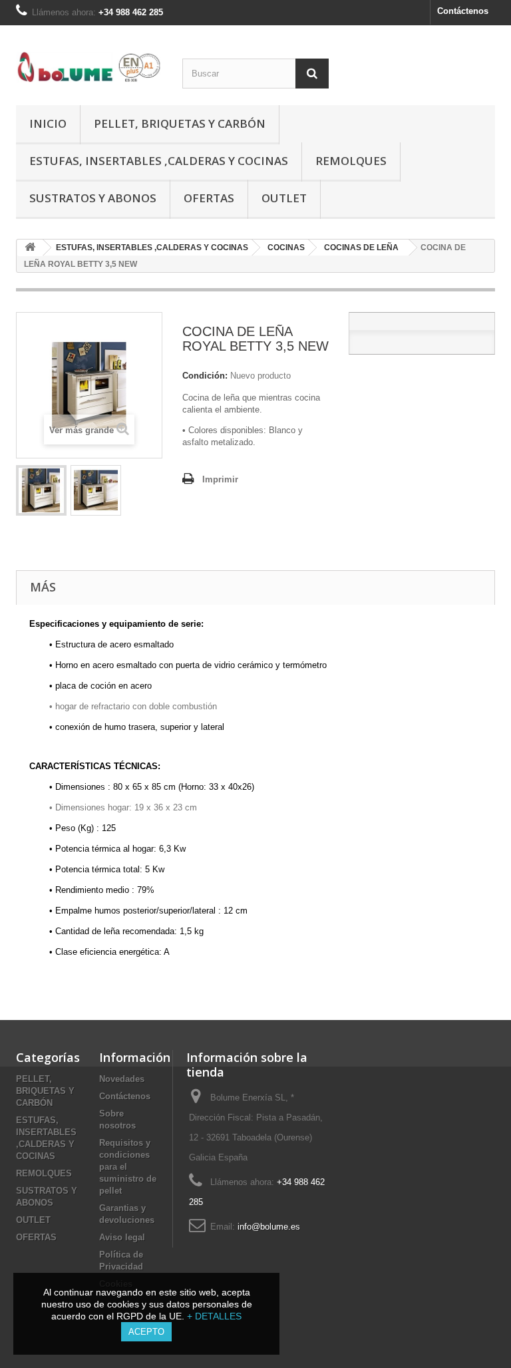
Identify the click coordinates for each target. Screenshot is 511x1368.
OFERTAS (209, 198)
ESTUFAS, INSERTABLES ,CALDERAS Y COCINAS (158, 160)
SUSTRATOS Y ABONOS (92, 198)
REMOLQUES (351, 160)
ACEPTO (146, 1332)
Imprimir (220, 479)
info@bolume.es (269, 1227)
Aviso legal (122, 1237)
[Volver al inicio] (30, 248)
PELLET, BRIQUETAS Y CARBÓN (179, 123)
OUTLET (284, 198)
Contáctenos (462, 11)
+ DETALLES (214, 1316)
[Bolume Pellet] (89, 67)
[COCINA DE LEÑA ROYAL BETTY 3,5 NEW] (41, 490)
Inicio (48, 123)
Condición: (205, 376)
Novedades (121, 1079)
